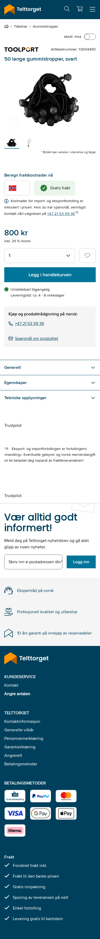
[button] (80, 8)
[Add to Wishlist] (87, 255)
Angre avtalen (17, 694)
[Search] (67, 9)
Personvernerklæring (23, 738)
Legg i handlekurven (50, 274)
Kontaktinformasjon (22, 721)
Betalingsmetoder (20, 764)
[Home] (7, 26)
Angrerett (13, 755)
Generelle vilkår (19, 730)
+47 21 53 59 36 (61, 213)
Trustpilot (13, 425)
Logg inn (81, 562)
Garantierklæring (19, 747)
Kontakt (11, 685)
